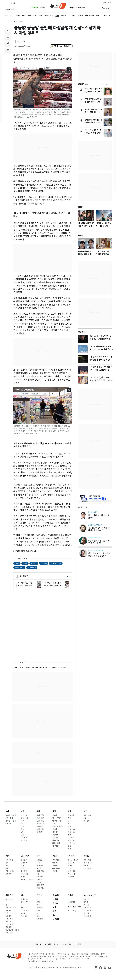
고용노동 (40, 826)
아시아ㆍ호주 (56, 821)
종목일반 (40, 919)
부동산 (54, 856)
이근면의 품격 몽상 (94, 538)
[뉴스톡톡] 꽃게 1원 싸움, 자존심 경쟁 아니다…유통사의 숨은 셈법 (53, 584)
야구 (38, 899)
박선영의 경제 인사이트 (95, 550)
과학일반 (71, 877)
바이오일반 (87, 868)
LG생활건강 (32, 568)
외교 (85, 811)
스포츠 (80, 235)
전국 (69, 811)
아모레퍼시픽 (19, 568)
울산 (69, 846)
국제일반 (55, 846)
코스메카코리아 (55, 563)
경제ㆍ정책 (40, 815)
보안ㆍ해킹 (71, 871)
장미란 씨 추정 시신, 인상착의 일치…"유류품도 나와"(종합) (93, 122)
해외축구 (40, 908)
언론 (6, 913)
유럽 (53, 824)
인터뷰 (23, 913)
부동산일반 (56, 860)
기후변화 (55, 835)
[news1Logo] (14, 956)
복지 (22, 824)
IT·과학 (71, 856)
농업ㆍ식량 (40, 829)
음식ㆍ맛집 (9, 933)
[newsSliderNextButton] (110, 84)
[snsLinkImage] (96, 967)
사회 (22, 811)
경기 (69, 821)
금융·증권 (25, 856)
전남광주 (71, 837)
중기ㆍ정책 (40, 871)
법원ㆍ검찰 (25, 818)
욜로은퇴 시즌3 (93, 512)
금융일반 (24, 860)
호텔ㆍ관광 (40, 885)
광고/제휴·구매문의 (51, 944)
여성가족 (24, 837)
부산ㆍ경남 (71, 843)
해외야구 (40, 902)
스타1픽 (86, 905)
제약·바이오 (88, 863)
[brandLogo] (58, 6)
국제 (54, 811)
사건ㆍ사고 (25, 815)
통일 (85, 818)
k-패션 (25, 563)
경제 (38, 811)
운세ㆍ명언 (9, 921)
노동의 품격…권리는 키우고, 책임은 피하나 (98, 541)
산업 (15, 22)
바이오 (86, 856)
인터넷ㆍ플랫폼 (73, 860)
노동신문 (81, 7)
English (73, 7)
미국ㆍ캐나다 (56, 818)
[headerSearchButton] (14, 3)
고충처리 (78, 944)
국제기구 (55, 837)
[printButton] (8, 49)
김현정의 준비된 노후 (95, 525)
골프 (38, 916)
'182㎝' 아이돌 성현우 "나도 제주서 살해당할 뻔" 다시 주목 (100, 339)
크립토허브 (34, 7)
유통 (38, 874)
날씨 (22, 832)
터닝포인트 (87, 910)
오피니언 (81, 507)
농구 (38, 913)
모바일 (70, 866)
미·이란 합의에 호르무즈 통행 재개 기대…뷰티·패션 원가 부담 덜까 (40, 667)
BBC (69, 899)
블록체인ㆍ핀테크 (27, 880)
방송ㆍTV (24, 902)
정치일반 (8, 824)
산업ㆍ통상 (40, 821)
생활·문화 (9, 895)
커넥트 (104, 3)
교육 (22, 821)
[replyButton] (8, 37)
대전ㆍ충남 (71, 832)
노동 (22, 826)
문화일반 (8, 910)
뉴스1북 (86, 913)
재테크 (23, 877)
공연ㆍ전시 (9, 899)
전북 (69, 835)
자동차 (39, 868)
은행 (22, 866)
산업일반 (40, 860)
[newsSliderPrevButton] (104, 84)
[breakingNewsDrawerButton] (11, 3)
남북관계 (8, 874)
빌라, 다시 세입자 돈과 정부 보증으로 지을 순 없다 (99, 554)
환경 (22, 829)
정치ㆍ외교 (9, 860)
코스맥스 (43, 563)
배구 (38, 910)
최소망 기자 (21, 41)
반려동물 (8, 927)
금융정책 (24, 863)
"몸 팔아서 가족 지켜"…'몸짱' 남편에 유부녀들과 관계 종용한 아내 (100, 359)
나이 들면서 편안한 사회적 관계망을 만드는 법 (98, 529)
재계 (38, 863)
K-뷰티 (17, 563)
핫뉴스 (80, 332)
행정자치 (71, 815)
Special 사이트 (90, 895)
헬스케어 (86, 866)
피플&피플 (55, 840)
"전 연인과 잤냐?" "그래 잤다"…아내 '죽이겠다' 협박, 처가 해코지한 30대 (100, 370)
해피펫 (42, 7)
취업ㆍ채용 (40, 888)
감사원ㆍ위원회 (10, 821)
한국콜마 (34, 563)
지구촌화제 (56, 843)
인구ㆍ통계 (40, 824)
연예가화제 (24, 899)
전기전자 (40, 866)
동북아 (54, 815)
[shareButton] (8, 30)
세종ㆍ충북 (71, 829)
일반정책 (55, 863)
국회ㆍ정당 (9, 818)
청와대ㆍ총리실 (10, 815)
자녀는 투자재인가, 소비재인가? (98, 516)
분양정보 (55, 866)
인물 (22, 835)
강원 (69, 826)
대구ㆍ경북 (71, 840)
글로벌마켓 (71, 902)
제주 (69, 849)
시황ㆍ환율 (25, 874)
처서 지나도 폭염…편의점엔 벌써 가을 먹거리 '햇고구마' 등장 (25, 584)
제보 (109, 3)
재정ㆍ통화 (40, 818)
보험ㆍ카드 (25, 868)
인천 (69, 824)
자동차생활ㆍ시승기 (12, 930)
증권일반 (24, 871)
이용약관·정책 (66, 944)
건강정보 (8, 916)
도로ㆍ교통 (9, 924)
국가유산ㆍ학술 (10, 908)
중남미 (54, 829)
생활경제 (40, 877)
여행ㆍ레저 (9, 919)
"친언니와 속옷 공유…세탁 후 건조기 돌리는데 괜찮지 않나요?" (101, 349)
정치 (7, 811)
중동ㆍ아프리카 (57, 826)
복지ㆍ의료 (87, 860)
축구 (38, 905)
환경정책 (40, 832)
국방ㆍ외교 (87, 815)
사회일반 (24, 840)
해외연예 (24, 910)
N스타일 (24, 916)
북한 (7, 856)
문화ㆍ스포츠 (9, 871)
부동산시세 (56, 868)
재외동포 (86, 821)
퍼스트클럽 (87, 916)
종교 (6, 905)
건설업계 (55, 871)
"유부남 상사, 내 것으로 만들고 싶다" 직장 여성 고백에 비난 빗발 (100, 380)
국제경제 (55, 832)
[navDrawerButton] (6, 3)
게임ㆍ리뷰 (71, 874)
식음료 (39, 882)
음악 (22, 908)
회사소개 (38, 944)
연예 (80, 207)
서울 (69, 818)
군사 (6, 863)
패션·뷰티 (40, 880)
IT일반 (70, 868)
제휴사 (70, 895)
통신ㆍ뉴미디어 (73, 863)
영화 (22, 905)
